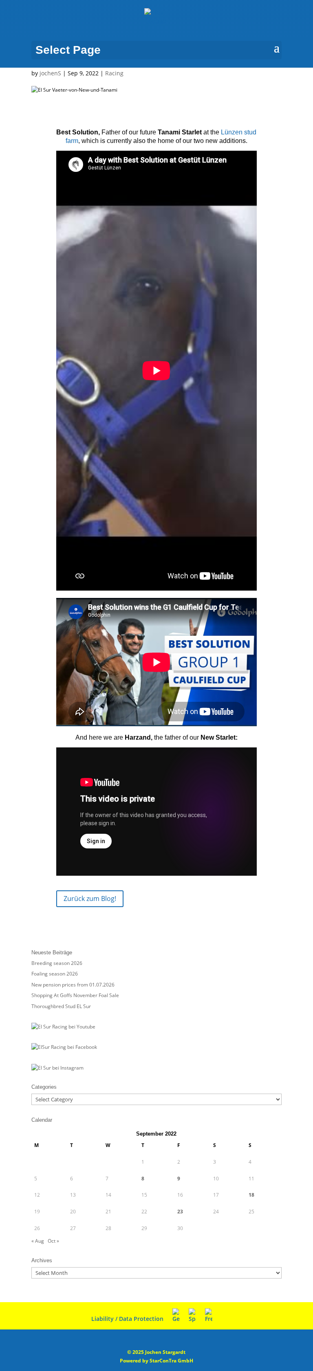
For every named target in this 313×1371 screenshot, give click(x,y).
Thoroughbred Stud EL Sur (61, 1006)
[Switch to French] (208, 1315)
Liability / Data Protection (127, 1319)
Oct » (53, 1240)
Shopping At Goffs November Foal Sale (75, 995)
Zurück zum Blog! (90, 898)
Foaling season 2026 (54, 973)
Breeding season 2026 (56, 963)
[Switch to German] (176, 1315)
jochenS (50, 73)
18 (251, 1194)
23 (180, 1211)
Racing (114, 73)
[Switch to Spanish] (192, 1315)
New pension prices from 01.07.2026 (73, 984)
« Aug (37, 1240)
